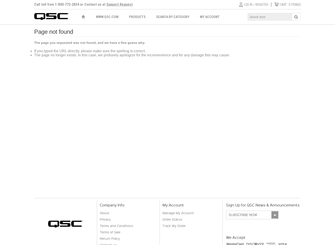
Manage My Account (178, 213)
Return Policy (110, 238)
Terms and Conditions (116, 226)
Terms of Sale (110, 232)
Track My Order (174, 226)
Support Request (119, 4)
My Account (210, 17)
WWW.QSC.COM (107, 17)
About (104, 213)
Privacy (105, 219)
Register (261, 4)
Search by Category (172, 17)
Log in (248, 4)
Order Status (172, 219)
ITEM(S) (290, 4)
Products (137, 17)
